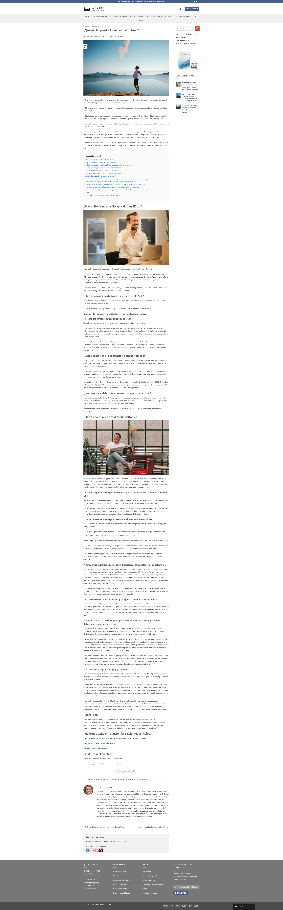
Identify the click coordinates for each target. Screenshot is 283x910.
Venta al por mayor (150, 893)
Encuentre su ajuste (137, 16)
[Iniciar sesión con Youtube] (93, 850)
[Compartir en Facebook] (118, 771)
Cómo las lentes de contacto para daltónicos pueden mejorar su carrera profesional (114, 738)
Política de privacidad (121, 880)
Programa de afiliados (121, 893)
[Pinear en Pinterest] (130, 771)
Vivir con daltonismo (91, 27)
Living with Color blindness (110, 779)
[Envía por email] (126, 771)
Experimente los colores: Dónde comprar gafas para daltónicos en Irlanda (190, 97)
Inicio (87, 16)
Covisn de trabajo (120, 888)
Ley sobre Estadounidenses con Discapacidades (149, 274)
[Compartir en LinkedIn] (134, 771)
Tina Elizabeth (118, 36)
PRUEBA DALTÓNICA (120, 16)
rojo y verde (134, 503)
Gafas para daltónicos (100, 16)
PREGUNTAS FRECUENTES (188, 16)
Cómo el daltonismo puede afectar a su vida (99, 743)
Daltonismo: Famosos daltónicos (95, 748)
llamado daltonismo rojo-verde (97, 374)
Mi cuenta (147, 871)
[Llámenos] (198, 1)
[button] (180, 8)
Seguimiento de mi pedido (153, 884)
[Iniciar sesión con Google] (88, 850)
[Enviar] (197, 28)
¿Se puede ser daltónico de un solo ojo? (150, 827)
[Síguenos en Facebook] (192, 1)
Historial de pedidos (150, 876)
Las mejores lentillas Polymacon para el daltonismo (102, 759)
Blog (141, 21)
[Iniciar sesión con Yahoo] (101, 850)
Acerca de (151, 16)
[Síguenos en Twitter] (194, 1)
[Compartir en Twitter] (122, 771)
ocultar (97, 156)
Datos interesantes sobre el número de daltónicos (106, 827)
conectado (107, 841)
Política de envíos (120, 871)
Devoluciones (118, 876)
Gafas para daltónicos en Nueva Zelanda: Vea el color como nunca (190, 109)
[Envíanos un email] (196, 1)
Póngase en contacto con (167, 16)
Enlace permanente (142, 779)
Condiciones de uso (120, 884)
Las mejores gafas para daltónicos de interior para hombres (105, 764)
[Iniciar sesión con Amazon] (97, 850)
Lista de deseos (149, 880)
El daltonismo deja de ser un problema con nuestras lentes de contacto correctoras (190, 86)
